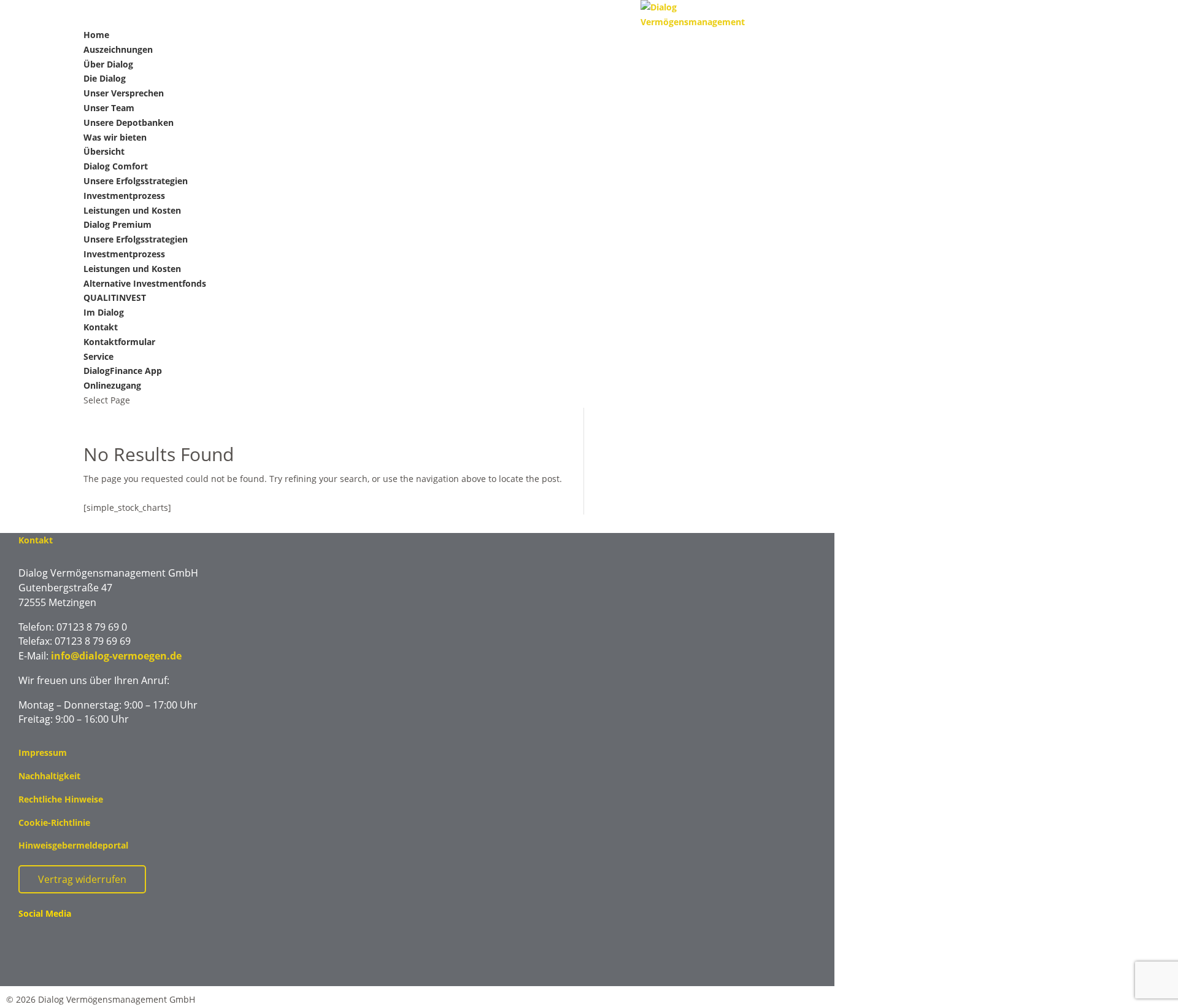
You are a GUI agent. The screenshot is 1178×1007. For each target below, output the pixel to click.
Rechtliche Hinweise (60, 799)
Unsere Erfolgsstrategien (135, 181)
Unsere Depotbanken (128, 122)
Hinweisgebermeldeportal (73, 845)
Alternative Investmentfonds (144, 283)
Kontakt (100, 327)
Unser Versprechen (123, 93)
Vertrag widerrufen (82, 879)
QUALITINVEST (114, 297)
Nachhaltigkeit (49, 776)
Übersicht (104, 151)
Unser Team (108, 108)
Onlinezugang (112, 385)
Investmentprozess (124, 195)
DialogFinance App (122, 370)
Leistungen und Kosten (132, 210)
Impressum (42, 752)
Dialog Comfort (115, 166)
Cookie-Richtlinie (54, 822)
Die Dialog (104, 78)
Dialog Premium (117, 224)
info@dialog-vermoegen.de (116, 656)
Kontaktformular (119, 342)
